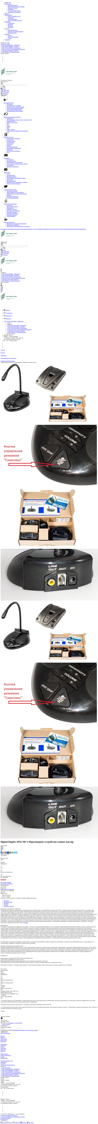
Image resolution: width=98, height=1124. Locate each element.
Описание (6, 900)
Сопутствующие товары (14, 10)
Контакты (10, 27)
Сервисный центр (12, 30)
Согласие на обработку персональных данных (13, 1116)
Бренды (3, 1037)
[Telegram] (16, 853)
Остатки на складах (9, 906)
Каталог (3, 1036)
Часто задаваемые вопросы (15, 20)
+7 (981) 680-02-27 (10, 52)
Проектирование (12, 33)
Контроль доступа (12, 8)
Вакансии (10, 24)
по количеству (18, 1023)
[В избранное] (2, 847)
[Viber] (10, 853)
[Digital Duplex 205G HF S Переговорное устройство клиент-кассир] (46, 662)
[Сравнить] (2, 849)
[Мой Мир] (6, 853)
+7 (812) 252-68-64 (10, 45)
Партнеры (10, 26)
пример (26, 922)
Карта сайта (4, 1040)
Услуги (2, 1047)
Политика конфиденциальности (9, 1115)
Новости (10, 35)
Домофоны (11, 9)
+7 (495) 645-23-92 (9, 50)
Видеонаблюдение (13, 5)
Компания (3, 1041)
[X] (8, 853)
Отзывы (6, 905)
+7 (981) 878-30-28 (10, 46)
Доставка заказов (12, 19)
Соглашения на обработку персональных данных (25, 1030)
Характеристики (8, 902)
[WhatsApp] (12, 853)
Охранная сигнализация (14, 12)
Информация (4, 1058)
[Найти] (4, 87)
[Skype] (14, 853)
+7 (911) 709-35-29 (10, 48)
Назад (9, 322)
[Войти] (1, 285)
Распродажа (4, 1038)
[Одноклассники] (4, 853)
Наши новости (4, 1054)
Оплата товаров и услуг (14, 16)
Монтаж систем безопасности (15, 31)
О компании (11, 23)
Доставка (6, 903)
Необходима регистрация (7, 889)
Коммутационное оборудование (16, 6)
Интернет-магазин (5, 1033)
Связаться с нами (5, 42)
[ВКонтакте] (1, 853)
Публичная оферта (5, 1118)
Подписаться (4, 1031)
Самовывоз (11, 17)
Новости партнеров (13, 37)
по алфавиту (11, 1023)
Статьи (10, 38)
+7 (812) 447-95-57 (13, 49)
